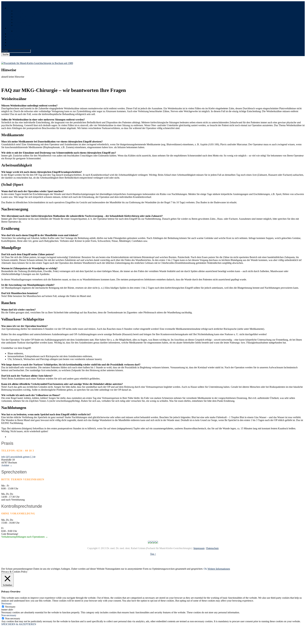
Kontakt (18, 11)
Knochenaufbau (22, 31)
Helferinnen (20, 19)
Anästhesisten (21, 22)
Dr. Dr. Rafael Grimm (25, 13)
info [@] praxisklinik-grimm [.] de (18, 456)
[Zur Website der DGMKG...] (151, 542)
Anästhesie (13, 39)
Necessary (10, 606)
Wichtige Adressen (23, 25)
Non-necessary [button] (8, 615)
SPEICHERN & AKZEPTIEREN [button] (18, 624)
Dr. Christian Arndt (23, 16)
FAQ (10, 42)
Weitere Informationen (219, 568)
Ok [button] (205, 568)
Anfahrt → (6, 465)
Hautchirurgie (15, 36)
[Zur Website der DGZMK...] (154, 542)
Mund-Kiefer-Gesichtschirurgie (23, 33)
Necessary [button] (6, 603)
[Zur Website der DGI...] (149, 542)
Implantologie (15, 28)
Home (4, 2)
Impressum (198, 548)
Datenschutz (212, 548)
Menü (11, 2)
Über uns (12, 8)
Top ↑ (153, 554)
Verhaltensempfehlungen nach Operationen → (24, 536)
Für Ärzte (12, 45)
